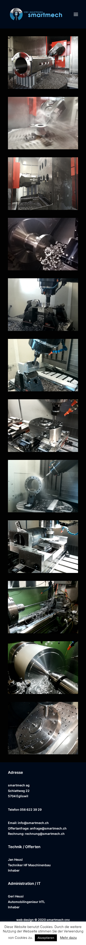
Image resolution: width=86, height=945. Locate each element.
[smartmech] (36, 14)
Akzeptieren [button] (45, 937)
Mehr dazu (68, 937)
